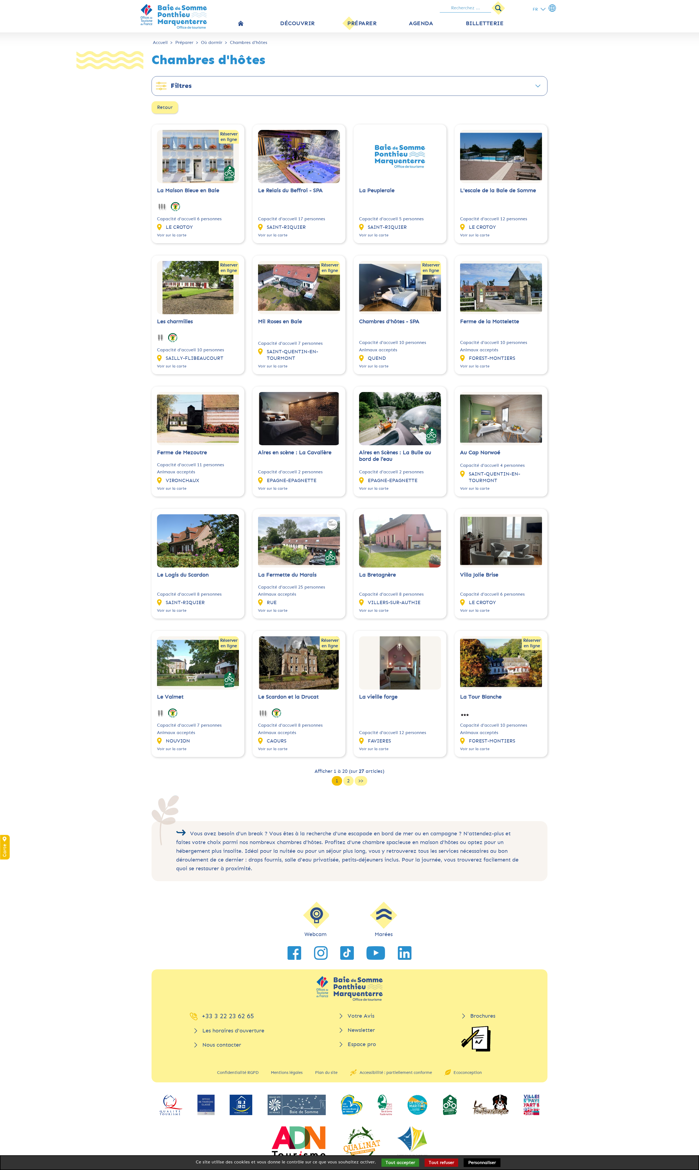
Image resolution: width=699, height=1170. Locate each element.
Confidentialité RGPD (238, 1072)
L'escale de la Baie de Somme (498, 190)
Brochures (482, 1016)
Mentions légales (287, 1072)
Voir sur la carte (171, 235)
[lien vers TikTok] (347, 953)
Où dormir (211, 42)
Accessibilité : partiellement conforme (396, 1072)
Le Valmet (170, 697)
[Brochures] (476, 1039)
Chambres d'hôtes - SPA (389, 321)
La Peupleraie (377, 190)
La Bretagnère (377, 575)
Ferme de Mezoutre (182, 452)
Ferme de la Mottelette (489, 321)
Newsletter (361, 1030)
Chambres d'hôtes (248, 42)
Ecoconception (468, 1072)
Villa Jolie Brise (479, 575)
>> (361, 781)
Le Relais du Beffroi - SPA (290, 190)
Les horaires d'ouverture (233, 1031)
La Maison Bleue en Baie (188, 190)
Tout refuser (441, 1162)
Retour (165, 107)
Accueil (160, 42)
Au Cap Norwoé (480, 452)
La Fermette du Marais (287, 575)
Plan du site (326, 1072)
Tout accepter (400, 1162)
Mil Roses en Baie (280, 321)
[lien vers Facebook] (294, 953)
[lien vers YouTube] (375, 953)
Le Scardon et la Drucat (288, 697)
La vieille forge (378, 697)
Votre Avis (361, 1016)
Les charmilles (175, 321)
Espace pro (362, 1044)
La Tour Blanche (481, 697)
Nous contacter (221, 1045)
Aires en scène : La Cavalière (294, 452)
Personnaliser (482, 1162)
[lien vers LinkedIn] (404, 953)
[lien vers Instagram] (321, 953)
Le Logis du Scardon (183, 575)
